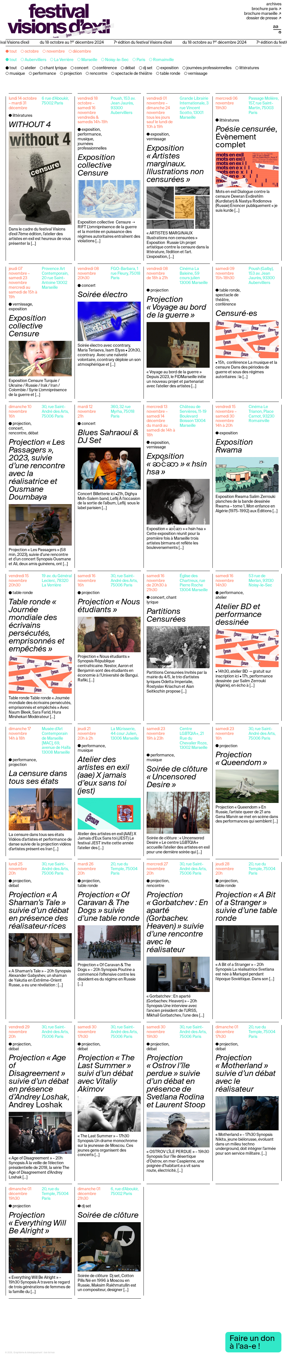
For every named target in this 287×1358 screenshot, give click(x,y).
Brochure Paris (264, 9)
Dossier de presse (261, 18)
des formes (49, 1353)
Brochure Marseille (260, 14)
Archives (273, 4)
